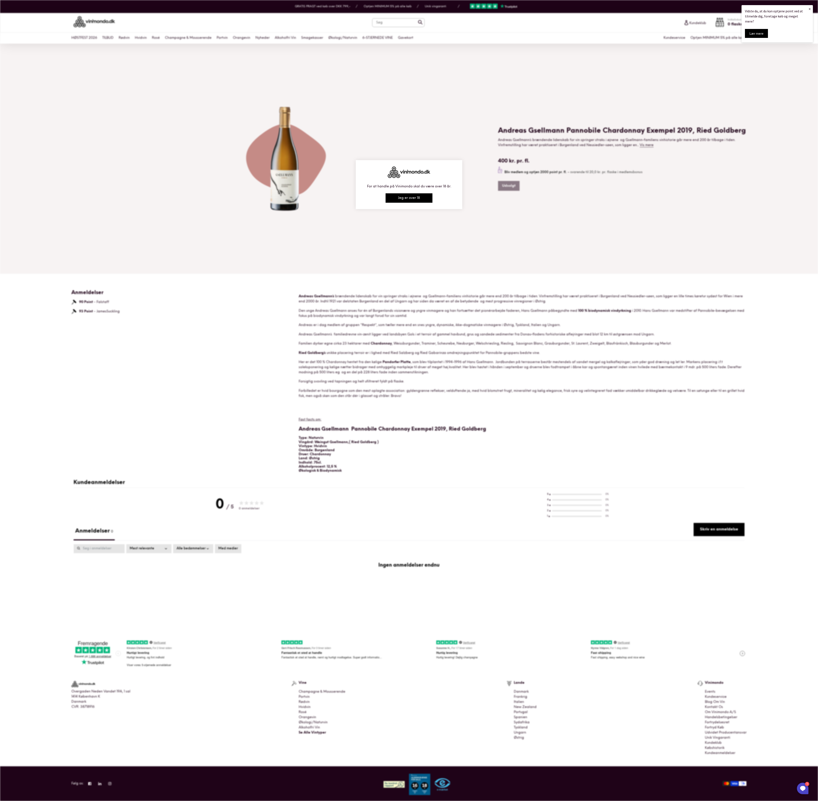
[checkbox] (228, 548)
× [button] (810, 8)
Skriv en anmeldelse (719, 529)
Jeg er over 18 (409, 198)
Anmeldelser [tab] (94, 531)
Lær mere (756, 33)
